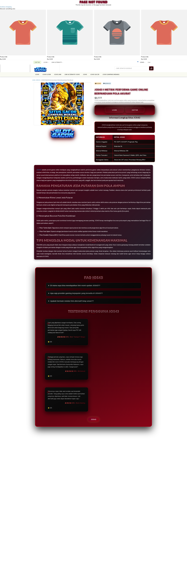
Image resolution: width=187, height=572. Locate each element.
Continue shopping (6, 7)
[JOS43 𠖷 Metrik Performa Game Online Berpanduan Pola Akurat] (44, 68)
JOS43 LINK (57, 74)
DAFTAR (37, 62)
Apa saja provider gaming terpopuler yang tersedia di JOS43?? (76, 293)
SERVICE (38, 80)
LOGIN (46, 62)
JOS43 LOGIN (46, 74)
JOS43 (142, 62)
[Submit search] (151, 68)
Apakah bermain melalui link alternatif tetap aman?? (72, 301)
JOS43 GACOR (94, 74)
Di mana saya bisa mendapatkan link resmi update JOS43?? (75, 285)
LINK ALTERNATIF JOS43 (72, 74)
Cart (149, 62)
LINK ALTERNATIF (57, 62)
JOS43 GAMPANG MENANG (111, 74)
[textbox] (132, 68)
